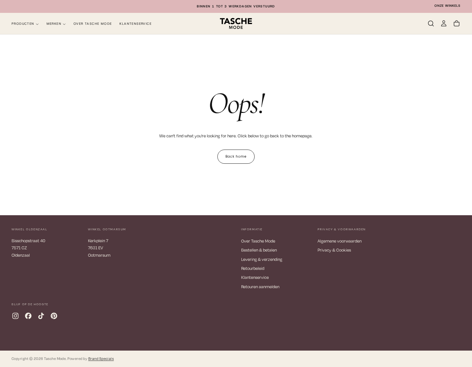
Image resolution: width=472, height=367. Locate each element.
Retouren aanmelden (260, 286)
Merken (54, 24)
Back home (236, 156)
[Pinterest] (54, 316)
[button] (431, 23)
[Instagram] (15, 316)
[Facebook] (28, 316)
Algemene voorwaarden (340, 240)
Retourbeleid (252, 268)
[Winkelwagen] (456, 23)
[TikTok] (41, 316)
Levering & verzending (261, 259)
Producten (23, 24)
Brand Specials (101, 358)
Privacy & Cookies (334, 249)
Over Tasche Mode (93, 24)
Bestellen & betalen (259, 249)
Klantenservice (135, 24)
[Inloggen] (444, 23)
